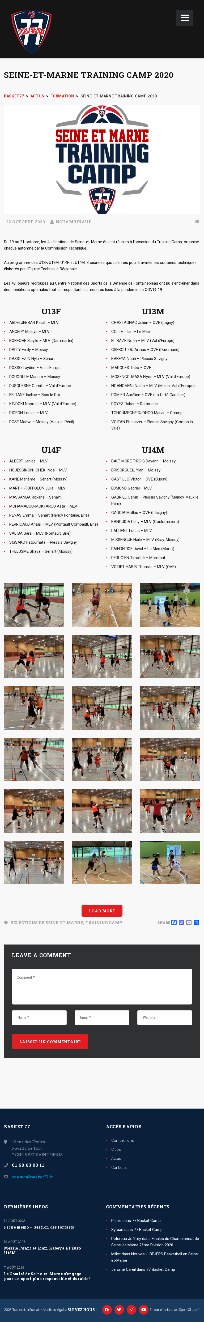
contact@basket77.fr (32, 1176)
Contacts (119, 1167)
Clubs (116, 1149)
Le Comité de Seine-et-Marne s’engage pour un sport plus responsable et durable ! (47, 1276)
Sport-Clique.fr (189, 1310)
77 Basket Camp (146, 1220)
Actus (116, 1158)
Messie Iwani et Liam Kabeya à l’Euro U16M (42, 1250)
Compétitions (122, 1140)
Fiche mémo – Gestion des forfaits (39, 1227)
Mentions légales (55, 1310)
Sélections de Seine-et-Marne (47, 922)
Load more (102, 910)
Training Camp (104, 922)
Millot (116, 1254)
